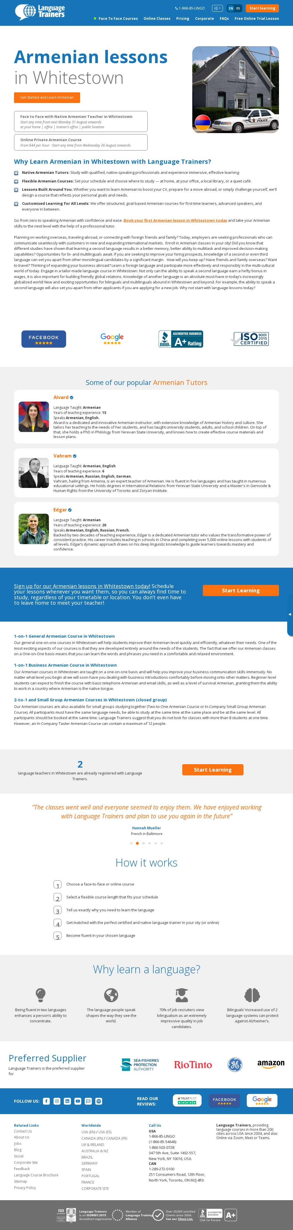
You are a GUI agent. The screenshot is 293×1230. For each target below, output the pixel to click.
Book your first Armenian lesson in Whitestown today (175, 220)
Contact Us (23, 1140)
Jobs (17, 1152)
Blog (17, 1158)
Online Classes (157, 18)
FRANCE (88, 1191)
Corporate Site (26, 1171)
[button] (131, 852)
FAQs (224, 18)
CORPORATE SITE (95, 1197)
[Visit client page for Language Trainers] (175, 1224)
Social (18, 1165)
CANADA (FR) (116, 1147)
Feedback (22, 1177)
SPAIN (86, 1178)
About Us (21, 1146)
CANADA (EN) (92, 1147)
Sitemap (20, 1190)
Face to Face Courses (118, 18)
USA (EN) (88, 1140)
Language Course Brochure (36, 1184)
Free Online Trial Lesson (257, 18)
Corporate (204, 18)
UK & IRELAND (93, 1153)
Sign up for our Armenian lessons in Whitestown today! (82, 586)
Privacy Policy (25, 1196)
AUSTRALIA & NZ (95, 1159)
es (238, 8)
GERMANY (90, 1172)
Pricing (182, 18)
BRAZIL (87, 1166)
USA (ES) (104, 1140)
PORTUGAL (91, 1184)
